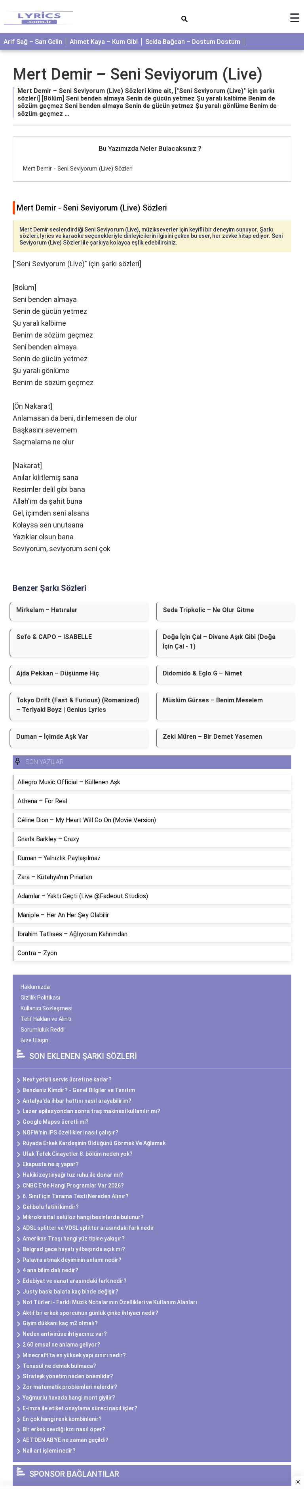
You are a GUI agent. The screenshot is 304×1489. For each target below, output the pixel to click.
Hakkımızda (35, 987)
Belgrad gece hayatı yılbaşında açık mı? (74, 1249)
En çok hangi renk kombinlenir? (62, 1419)
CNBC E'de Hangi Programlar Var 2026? (73, 1185)
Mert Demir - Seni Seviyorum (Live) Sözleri (78, 168)
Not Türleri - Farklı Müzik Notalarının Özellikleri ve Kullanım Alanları (110, 1302)
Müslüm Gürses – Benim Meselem (213, 700)
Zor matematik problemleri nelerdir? (70, 1387)
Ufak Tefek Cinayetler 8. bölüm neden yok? (78, 1154)
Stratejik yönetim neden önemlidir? (68, 1376)
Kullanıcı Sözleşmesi (46, 1008)
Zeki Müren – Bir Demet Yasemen (212, 736)
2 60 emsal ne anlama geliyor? (61, 1344)
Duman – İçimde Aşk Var (52, 736)
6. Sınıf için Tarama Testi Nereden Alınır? (76, 1196)
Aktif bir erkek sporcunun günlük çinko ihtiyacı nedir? (90, 1313)
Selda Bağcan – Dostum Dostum (192, 42)
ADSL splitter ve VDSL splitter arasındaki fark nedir (88, 1228)
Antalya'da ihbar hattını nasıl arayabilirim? (77, 1101)
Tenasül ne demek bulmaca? (59, 1366)
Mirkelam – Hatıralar (47, 610)
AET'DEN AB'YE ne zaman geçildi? (65, 1440)
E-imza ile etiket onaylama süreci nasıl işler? (80, 1408)
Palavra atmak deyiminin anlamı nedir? (72, 1260)
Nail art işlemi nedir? (49, 1450)
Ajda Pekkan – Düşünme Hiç (57, 673)
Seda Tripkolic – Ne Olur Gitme (208, 610)
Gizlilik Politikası (40, 997)
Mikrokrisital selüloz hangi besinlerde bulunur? (83, 1217)
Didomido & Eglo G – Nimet (202, 673)
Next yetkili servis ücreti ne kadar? (67, 1079)
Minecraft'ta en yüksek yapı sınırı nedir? (74, 1355)
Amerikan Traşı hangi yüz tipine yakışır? (74, 1238)
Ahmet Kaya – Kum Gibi (104, 42)
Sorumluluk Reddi (43, 1029)
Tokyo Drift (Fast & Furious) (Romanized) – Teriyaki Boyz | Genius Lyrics (77, 704)
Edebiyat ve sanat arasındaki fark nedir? (75, 1281)
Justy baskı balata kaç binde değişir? (70, 1291)
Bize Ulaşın (34, 1040)
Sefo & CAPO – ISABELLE (54, 637)
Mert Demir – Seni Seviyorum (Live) (137, 74)
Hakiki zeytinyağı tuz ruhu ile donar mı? (73, 1175)
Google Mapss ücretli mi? (56, 1122)
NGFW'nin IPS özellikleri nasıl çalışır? (70, 1132)
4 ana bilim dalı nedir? (50, 1270)
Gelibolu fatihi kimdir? (51, 1207)
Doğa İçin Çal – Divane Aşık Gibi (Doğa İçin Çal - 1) (219, 641)
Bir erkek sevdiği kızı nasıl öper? (64, 1429)
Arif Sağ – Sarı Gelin (33, 42)
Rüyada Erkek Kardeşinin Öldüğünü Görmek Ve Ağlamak (94, 1143)
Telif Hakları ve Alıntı (46, 1019)
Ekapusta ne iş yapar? (51, 1164)
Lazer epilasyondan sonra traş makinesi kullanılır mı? (91, 1111)
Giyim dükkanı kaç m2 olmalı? (60, 1323)
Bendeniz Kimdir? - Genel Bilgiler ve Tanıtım (79, 1090)
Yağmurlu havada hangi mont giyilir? (69, 1397)
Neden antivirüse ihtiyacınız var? (65, 1334)
